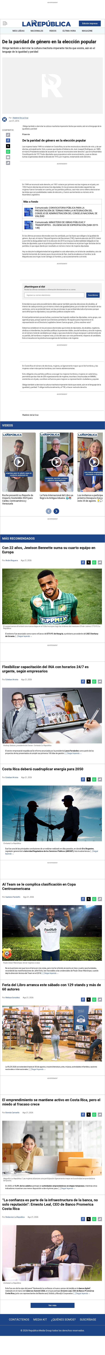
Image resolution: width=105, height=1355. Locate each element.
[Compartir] (8, 163)
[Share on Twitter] (8, 146)
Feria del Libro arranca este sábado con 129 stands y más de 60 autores (51, 987)
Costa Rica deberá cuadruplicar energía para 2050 (42, 769)
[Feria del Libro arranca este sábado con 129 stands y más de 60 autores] (52, 1033)
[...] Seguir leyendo (22, 636)
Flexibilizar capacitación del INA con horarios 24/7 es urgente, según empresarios (45, 669)
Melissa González (13, 998)
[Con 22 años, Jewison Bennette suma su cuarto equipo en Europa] (52, 596)
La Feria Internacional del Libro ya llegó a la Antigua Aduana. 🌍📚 (56, 496)
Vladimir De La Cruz (20, 118)
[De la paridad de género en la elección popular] (52, 86)
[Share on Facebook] (8, 140)
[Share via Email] (8, 157)
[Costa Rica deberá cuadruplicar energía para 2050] (52, 813)
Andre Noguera (12, 560)
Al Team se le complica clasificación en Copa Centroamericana (39, 886)
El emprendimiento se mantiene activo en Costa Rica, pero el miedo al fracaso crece (51, 1102)
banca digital (84, 1288)
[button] (90, 23)
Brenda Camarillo (12, 1113)
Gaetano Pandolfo (13, 897)
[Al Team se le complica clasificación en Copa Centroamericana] (52, 933)
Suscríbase (88, 1319)
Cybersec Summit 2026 (35, 1291)
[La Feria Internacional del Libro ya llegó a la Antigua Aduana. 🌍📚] (56, 462)
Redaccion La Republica (15, 1217)
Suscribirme (93, 295)
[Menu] (5, 23)
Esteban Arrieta (12, 680)
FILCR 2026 (12, 1067)
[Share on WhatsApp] (8, 152)
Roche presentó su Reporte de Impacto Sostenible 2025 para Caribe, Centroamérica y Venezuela (17, 499)
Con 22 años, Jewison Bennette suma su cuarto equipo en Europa (48, 550)
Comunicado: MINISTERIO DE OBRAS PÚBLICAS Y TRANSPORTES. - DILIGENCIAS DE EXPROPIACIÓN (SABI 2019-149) (66, 225)
